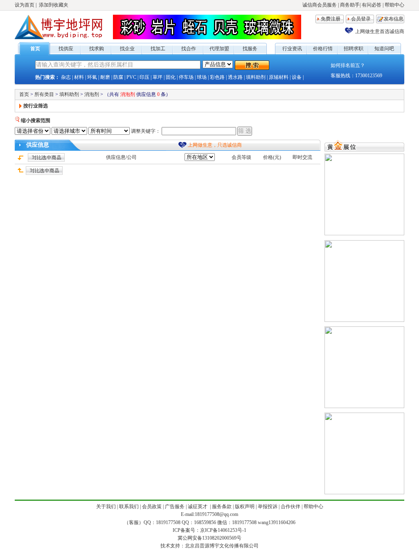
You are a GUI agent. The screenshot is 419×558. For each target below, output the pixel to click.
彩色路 (217, 77)
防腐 (118, 77)
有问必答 (371, 5)
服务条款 (222, 506)
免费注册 (330, 19)
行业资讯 (292, 48)
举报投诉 (267, 506)
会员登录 (361, 19)
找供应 (66, 48)
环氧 (92, 77)
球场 (202, 77)
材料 (79, 77)
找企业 (127, 48)
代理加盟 (219, 48)
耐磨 (105, 77)
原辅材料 (278, 77)
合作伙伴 (290, 506)
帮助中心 (394, 5)
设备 (297, 77)
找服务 (250, 48)
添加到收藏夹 (53, 5)
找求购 (96, 48)
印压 (144, 77)
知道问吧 (384, 48)
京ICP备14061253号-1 (223, 530)
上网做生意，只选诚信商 (215, 145)
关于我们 (106, 506)
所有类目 (44, 94)
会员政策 (152, 506)
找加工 (158, 48)
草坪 (157, 77)
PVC (131, 77)
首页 (35, 48)
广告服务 (175, 506)
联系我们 (129, 506)
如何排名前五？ (348, 65)
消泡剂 (91, 94)
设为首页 (24, 5)
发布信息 (393, 19)
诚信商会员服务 (319, 5)
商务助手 (350, 5)
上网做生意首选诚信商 (379, 31)
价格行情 (323, 48)
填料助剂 (256, 77)
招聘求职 (353, 48)
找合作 (188, 48)
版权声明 (245, 506)
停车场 (186, 77)
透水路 (235, 77)
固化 (171, 77)
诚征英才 (198, 506)
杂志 (66, 77)
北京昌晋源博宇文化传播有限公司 (222, 546)
